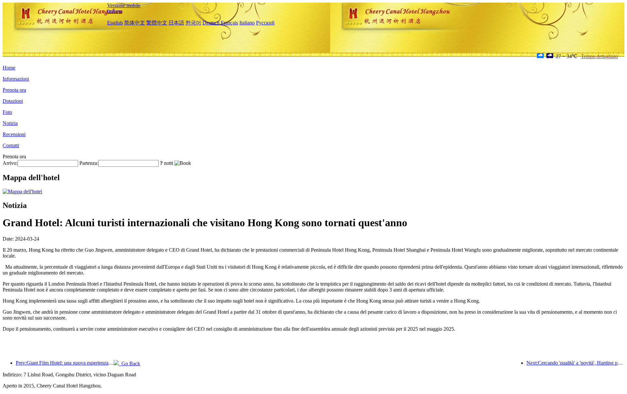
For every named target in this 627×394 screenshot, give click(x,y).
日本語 (176, 22)
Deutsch (210, 22)
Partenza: (88, 163)
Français (229, 22)
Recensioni (14, 134)
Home (9, 68)
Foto (7, 112)
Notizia (10, 123)
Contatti (11, 145)
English (115, 22)
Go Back (129, 363)
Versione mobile (123, 5)
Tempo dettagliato (599, 56)
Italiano (114, 11)
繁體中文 (156, 22)
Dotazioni (13, 101)
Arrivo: (10, 163)
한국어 (193, 22)
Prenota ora (14, 90)
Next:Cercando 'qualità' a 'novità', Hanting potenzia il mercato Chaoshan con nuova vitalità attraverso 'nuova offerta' (575, 363)
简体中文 (134, 22)
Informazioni (16, 79)
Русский (265, 22)
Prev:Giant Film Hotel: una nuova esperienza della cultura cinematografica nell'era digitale (65, 363)
